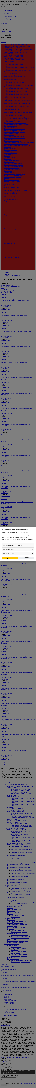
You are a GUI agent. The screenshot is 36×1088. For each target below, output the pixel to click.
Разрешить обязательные (26, 558)
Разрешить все (9, 558)
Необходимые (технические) (14, 545)
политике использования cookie (19, 541)
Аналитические (10, 549)
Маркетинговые (10, 553)
